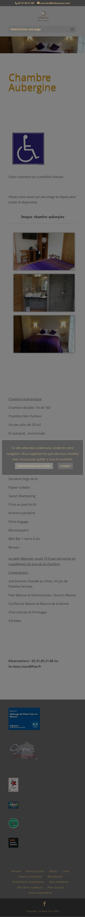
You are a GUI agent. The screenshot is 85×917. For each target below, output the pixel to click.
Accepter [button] (65, 466)
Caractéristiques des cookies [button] (34, 466)
